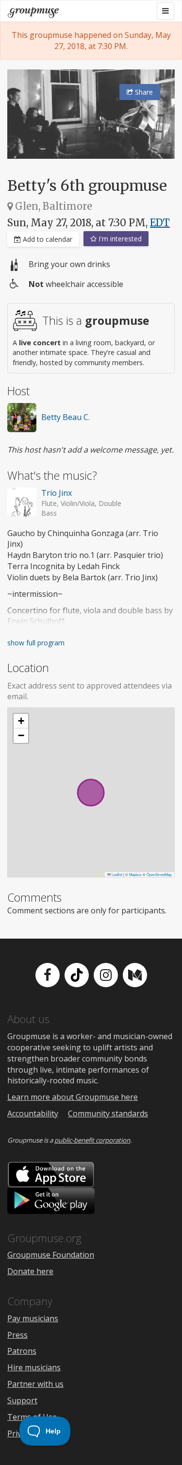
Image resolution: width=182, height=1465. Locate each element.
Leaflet (116, 874)
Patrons (21, 1351)
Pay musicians (32, 1318)
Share (143, 92)
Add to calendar (46, 239)
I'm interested (119, 238)
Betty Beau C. (65, 417)
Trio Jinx (56, 493)
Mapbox (135, 874)
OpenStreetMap (159, 874)
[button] (21, 721)
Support (22, 1400)
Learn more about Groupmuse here (72, 1097)
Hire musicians (34, 1367)
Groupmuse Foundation (50, 1254)
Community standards (108, 1113)
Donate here (30, 1271)
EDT (160, 223)
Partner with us (35, 1384)
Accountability (32, 1113)
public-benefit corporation (92, 1140)
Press (17, 1335)
